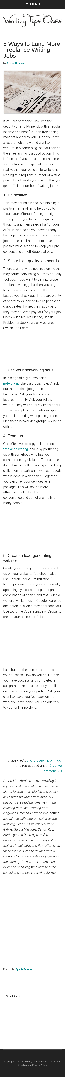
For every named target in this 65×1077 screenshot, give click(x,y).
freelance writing (15, 449)
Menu (35, 4)
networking (11, 383)
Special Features (25, 969)
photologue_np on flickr (44, 760)
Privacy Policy (39, 1065)
